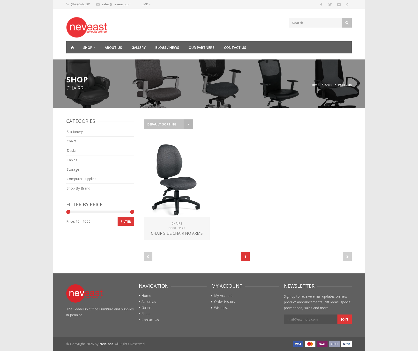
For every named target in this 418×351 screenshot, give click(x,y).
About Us (113, 47)
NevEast (106, 344)
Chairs (71, 141)
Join (344, 319)
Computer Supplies (81, 178)
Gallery (139, 47)
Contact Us (235, 47)
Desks (71, 150)
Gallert (147, 308)
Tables (72, 160)
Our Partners (201, 47)
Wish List (221, 308)
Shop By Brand (78, 188)
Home (72, 47)
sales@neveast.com (116, 4)
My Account (223, 295)
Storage (73, 169)
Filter (126, 221)
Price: (70, 221)
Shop (87, 47)
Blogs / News (167, 47)
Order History (224, 302)
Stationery (75, 131)
